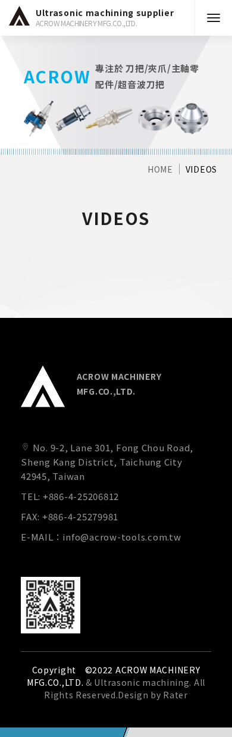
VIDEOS (201, 169)
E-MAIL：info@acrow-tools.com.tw (101, 536)
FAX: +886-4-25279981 (69, 516)
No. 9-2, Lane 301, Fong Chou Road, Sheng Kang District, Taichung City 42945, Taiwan (107, 461)
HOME (160, 169)
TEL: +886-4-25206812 (70, 496)
